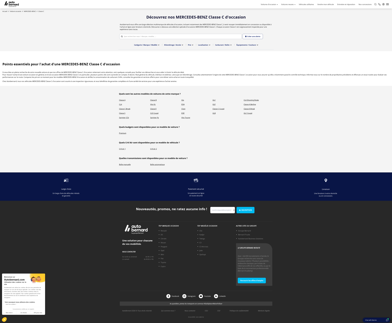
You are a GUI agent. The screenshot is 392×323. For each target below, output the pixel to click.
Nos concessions (365, 4)
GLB (214, 113)
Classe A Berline (250, 104)
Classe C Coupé (218, 109)
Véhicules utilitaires (306, 4)
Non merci (9, 312)
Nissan (163, 243)
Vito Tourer (185, 118)
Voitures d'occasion (269, 4)
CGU (206, 311)
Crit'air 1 (122, 149)
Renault (164, 231)
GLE (214, 104)
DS (162, 235)
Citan (183, 109)
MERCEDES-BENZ (30, 11)
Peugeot (164, 247)
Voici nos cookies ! (11, 304)
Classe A (122, 100)
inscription (246, 210)
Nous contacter (190, 311)
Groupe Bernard (244, 231)
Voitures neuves (287, 4)
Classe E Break (249, 109)
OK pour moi (38, 312)
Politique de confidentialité (239, 311)
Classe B (153, 100)
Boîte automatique (157, 164)
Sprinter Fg (154, 118)
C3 (200, 243)
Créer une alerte (253, 36)
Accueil (4, 11)
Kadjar (201, 235)
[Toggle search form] (375, 4)
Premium (122, 133)
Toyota (163, 262)
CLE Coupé (154, 113)
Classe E (153, 109)
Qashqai (202, 254)
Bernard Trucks (244, 235)
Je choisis (23, 312)
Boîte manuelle (125, 164)
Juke (201, 250)
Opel (162, 250)
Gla (182, 100)
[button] (4, 319)
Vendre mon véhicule (325, 4)
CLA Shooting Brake (251, 100)
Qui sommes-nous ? (168, 311)
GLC (214, 100)
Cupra (163, 266)
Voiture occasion (15, 11)
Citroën (163, 239)
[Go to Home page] (11, 4)
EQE (182, 113)
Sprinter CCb (124, 118)
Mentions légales (264, 311)
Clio (200, 231)
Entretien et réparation (346, 4)
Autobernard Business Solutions (250, 239)
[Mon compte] (383, 4)
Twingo (202, 239)
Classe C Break (124, 109)
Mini (162, 254)
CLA (120, 104)
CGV (218, 311)
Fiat (162, 258)
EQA (183, 104)
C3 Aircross (203, 247)
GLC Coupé (248, 113)
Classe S (122, 113)
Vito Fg (152, 104)
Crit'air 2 (153, 149)
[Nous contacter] (387, 4)
